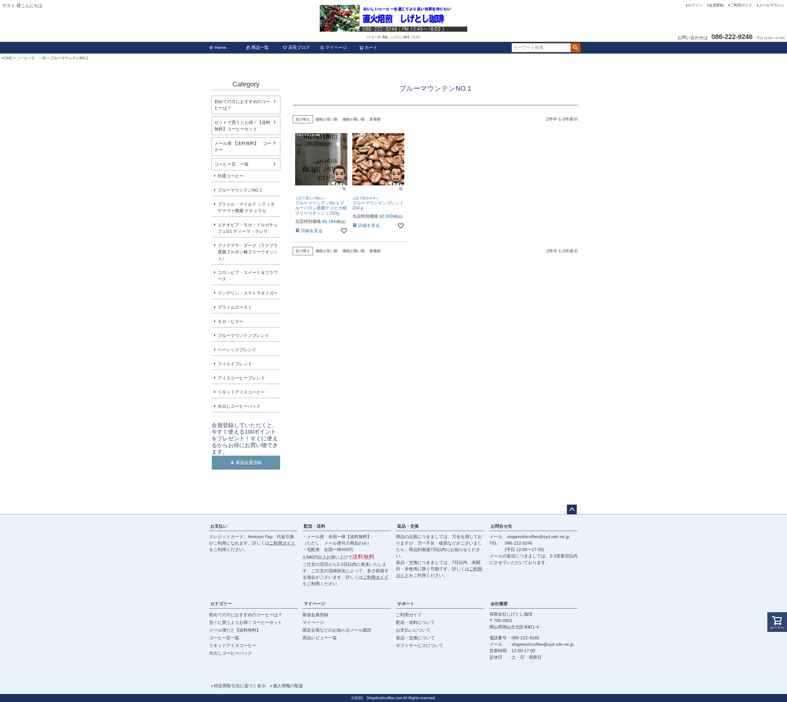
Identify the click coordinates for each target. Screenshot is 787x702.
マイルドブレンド (235, 363)
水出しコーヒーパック (239, 406)
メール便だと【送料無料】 (235, 630)
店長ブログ (299, 47)
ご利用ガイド (741, 5)
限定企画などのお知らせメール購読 (337, 630)
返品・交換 (408, 526)
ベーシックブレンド (237, 349)
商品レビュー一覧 (320, 637)
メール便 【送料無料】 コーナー (242, 146)
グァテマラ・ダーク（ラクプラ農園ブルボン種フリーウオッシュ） (248, 252)
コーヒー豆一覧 (224, 637)
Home (220, 47)
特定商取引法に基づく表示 (240, 685)
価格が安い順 (326, 119)
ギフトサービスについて (419, 645)
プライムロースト (235, 307)
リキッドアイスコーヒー (241, 392)
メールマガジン (772, 5)
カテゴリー (221, 603)
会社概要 (499, 603)
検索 (575, 47)
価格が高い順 (353, 119)
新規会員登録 (315, 614)
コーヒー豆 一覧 (31, 58)
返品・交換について (415, 637)
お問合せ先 (501, 526)
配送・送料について (415, 622)
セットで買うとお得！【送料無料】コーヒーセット (242, 125)
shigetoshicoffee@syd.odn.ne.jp (538, 536)
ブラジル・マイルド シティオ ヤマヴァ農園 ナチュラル (246, 207)
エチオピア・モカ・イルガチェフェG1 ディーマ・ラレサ (248, 228)
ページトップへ (572, 509)
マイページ (336, 47)
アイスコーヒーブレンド (241, 377)
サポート (405, 603)
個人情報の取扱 (288, 685)
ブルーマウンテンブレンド (243, 335)
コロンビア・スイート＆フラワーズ (248, 275)
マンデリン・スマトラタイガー (248, 293)
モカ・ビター (230, 321)
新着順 (375, 119)
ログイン (695, 5)
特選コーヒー (230, 175)
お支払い (218, 526)
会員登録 (716, 5)
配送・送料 (314, 526)
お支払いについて (413, 630)
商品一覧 (260, 47)
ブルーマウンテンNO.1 (240, 190)
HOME (7, 58)
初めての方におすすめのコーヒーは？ (242, 104)
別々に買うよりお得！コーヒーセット (245, 622)
